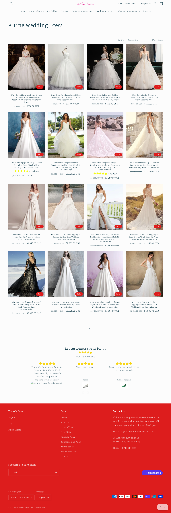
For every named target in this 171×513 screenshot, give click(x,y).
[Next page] (97, 329)
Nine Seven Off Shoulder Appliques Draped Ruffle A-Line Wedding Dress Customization (66, 236)
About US (65, 422)
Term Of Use (66, 432)
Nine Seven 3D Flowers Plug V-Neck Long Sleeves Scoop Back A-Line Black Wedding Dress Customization (27, 305)
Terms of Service (68, 427)
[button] (11, 4)
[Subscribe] (56, 472)
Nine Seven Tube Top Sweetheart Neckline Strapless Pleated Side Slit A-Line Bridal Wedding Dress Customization (105, 238)
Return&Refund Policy (71, 442)
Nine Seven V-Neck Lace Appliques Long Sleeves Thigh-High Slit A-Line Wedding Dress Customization (144, 236)
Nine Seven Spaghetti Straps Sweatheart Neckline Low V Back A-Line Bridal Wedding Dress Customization (66, 166)
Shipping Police (68, 437)
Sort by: (121, 40)
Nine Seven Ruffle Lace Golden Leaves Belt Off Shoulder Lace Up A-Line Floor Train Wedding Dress (105, 97)
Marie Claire (14, 429)
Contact (64, 456)
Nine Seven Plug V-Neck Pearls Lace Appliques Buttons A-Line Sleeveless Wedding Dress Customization (105, 304)
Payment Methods (69, 451)
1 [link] (74, 328)
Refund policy (67, 446)
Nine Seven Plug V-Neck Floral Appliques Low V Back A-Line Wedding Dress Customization (144, 304)
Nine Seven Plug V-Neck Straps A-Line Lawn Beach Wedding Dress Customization (66, 304)
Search (64, 417)
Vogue (11, 417)
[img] (85, 353)
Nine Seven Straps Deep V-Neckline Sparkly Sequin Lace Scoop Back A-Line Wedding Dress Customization (144, 165)
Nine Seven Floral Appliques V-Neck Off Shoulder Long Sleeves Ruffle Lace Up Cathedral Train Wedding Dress (26, 98)
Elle (10, 423)
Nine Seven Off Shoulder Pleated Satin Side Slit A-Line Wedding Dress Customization (26, 236)
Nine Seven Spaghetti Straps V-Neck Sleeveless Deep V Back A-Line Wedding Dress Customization (26, 165)
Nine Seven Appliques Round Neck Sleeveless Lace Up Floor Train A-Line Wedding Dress (66, 97)
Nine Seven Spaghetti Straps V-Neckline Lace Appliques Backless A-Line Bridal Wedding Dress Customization (105, 166)
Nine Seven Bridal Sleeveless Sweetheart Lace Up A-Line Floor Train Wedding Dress (144, 97)
